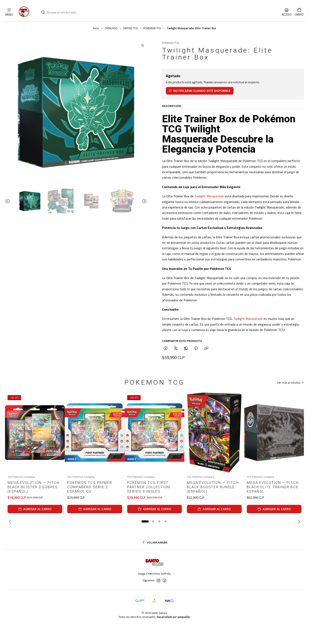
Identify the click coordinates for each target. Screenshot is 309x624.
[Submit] (42, 12)
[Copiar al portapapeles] (206, 348)
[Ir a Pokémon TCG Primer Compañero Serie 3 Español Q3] (94, 432)
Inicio (96, 28)
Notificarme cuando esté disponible (201, 91)
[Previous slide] (8, 201)
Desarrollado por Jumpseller (173, 617)
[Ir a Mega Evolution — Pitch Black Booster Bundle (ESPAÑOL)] (214, 432)
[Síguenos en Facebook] (164, 580)
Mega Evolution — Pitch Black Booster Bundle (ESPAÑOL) (213, 486)
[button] (145, 521)
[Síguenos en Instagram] (158, 580)
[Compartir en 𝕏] (175, 348)
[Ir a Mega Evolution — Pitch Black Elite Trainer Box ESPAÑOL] (274, 432)
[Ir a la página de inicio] (24, 12)
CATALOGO (111, 28)
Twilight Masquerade (209, 196)
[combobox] (157, 12)
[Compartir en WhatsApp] (185, 348)
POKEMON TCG (152, 28)
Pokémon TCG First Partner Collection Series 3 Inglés (148, 486)
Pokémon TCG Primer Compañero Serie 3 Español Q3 (89, 486)
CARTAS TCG (130, 28)
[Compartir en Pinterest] (196, 348)
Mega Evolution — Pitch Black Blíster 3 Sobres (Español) (34, 486)
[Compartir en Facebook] (165, 348)
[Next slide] (144, 201)
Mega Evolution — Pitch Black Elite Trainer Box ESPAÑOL (273, 486)
